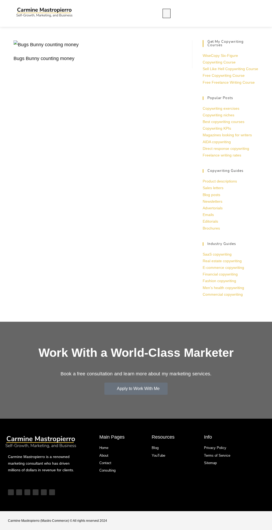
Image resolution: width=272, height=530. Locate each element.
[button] (167, 13)
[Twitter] (44, 492)
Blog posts (211, 195)
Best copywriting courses (223, 122)
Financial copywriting (220, 274)
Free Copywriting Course (224, 75)
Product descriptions (220, 181)
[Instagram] (27, 492)
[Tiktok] (19, 492)
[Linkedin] (36, 492)
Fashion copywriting (219, 281)
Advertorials (213, 208)
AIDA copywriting (217, 142)
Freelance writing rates (222, 155)
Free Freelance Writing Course (229, 82)
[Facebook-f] (52, 492)
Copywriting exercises (221, 108)
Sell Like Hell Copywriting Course (230, 69)
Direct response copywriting (226, 148)
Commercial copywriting (223, 294)
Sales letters (213, 188)
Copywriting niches (218, 115)
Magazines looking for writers (227, 135)
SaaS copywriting (217, 254)
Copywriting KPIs (217, 128)
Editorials (210, 221)
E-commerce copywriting (223, 267)
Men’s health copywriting (223, 288)
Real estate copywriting (222, 261)
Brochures (211, 228)
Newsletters (212, 201)
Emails (208, 215)
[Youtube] (11, 492)
